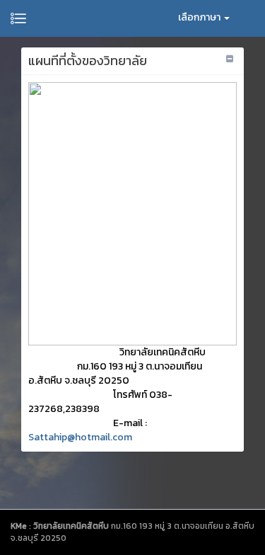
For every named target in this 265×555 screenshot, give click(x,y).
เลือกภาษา (200, 17)
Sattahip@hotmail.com (80, 437)
